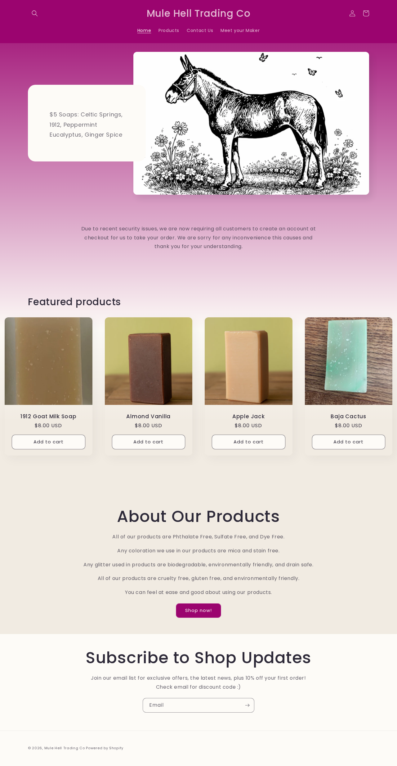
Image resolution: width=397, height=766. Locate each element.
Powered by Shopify (104, 748)
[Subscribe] (247, 705)
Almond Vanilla (148, 416)
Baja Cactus (348, 416)
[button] (35, 13)
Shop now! (198, 610)
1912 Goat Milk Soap (48, 416)
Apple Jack (248, 416)
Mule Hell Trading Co (64, 748)
